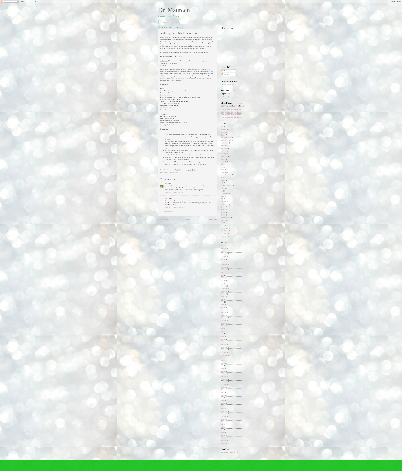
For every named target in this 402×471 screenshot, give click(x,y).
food (222, 167)
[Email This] (187, 170)
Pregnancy (224, 204)
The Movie (224, 233)
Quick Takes (225, 207)
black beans (168, 172)
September (224, 270)
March (223, 259)
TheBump (224, 236)
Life (222, 188)
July (222, 272)
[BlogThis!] (189, 170)
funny (222, 169)
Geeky (223, 172)
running (223, 212)
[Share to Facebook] (193, 170)
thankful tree (224, 231)
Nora (222, 196)
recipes (175, 172)
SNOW (223, 223)
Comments (226, 74)
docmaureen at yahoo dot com (230, 452)
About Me (174, 22)
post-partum (224, 201)
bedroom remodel (226, 140)
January (223, 248)
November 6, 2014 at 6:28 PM (174, 207)
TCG (222, 225)
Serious (223, 215)
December (224, 246)
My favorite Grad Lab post (229, 97)
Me (222, 191)
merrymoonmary (206, 467)
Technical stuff (225, 228)
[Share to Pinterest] (195, 170)
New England (225, 193)
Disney (223, 159)
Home (163, 22)
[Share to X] (191, 170)
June (222, 251)
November (224, 254)
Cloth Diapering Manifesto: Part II (231, 112)
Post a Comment (168, 211)
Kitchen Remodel (226, 185)
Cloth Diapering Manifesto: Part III (231, 114)
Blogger (221, 467)
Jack (222, 180)
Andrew (223, 129)
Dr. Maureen (174, 9)
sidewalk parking (226, 217)
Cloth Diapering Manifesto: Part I (231, 109)
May (222, 275)
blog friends (224, 148)
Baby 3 (223, 135)
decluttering (224, 156)
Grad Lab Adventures (227, 84)
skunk (223, 220)
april (166, 183)
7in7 (222, 127)
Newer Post (163, 220)
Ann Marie (224, 132)
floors (222, 164)
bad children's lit (226, 137)
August (223, 296)
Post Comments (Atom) (174, 224)
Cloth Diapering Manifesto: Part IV (231, 117)
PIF (222, 199)
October (223, 256)
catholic (223, 151)
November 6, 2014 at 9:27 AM (174, 192)
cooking (223, 153)
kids (222, 183)
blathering (224, 145)
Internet (223, 177)
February (223, 262)
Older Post (212, 220)
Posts (225, 71)
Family (223, 161)
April (222, 278)
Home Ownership (226, 175)
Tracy (166, 198)
